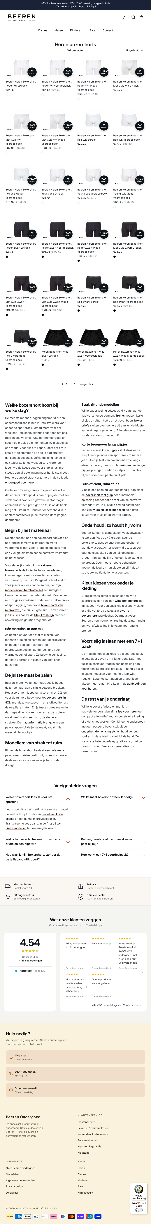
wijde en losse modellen (108, 510)
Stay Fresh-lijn (44, 615)
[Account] (124, 17)
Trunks (120, 415)
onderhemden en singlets (98, 731)
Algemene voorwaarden (20, 1180)
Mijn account (85, 1192)
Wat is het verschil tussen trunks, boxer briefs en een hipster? (34, 841)
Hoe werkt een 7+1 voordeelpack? (105, 854)
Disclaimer (12, 1192)
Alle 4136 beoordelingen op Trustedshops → (116, 1005)
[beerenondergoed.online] (21, 17)
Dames (42, 30)
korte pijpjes (110, 450)
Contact (108, 30)
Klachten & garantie (89, 1146)
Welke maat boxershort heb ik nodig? (107, 797)
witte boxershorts (126, 600)
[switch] (139, 1210)
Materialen (12, 1174)
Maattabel (84, 1152)
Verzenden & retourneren (93, 1134)
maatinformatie (32, 722)
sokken (86, 736)
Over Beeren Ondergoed (21, 1168)
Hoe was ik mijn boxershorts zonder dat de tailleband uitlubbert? (34, 857)
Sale (92, 30)
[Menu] (145, 1185)
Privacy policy (14, 1186)
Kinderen (76, 30)
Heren (59, 30)
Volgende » (86, 384)
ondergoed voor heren (20, 482)
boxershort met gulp (99, 495)
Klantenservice (86, 1122)
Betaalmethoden (87, 1140)
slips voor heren (127, 711)
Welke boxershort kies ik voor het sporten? (29, 799)
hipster (140, 425)
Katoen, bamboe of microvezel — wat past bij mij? (107, 841)
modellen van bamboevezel (24, 590)
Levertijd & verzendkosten (93, 1128)
